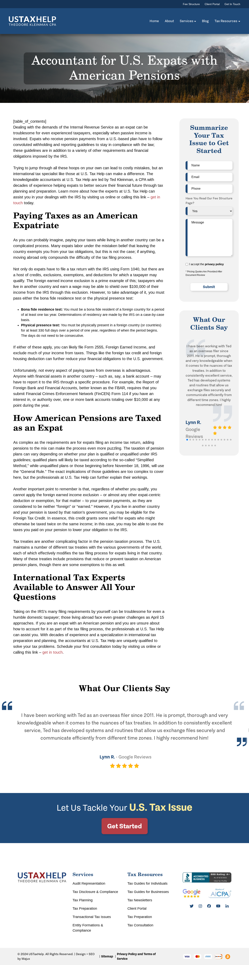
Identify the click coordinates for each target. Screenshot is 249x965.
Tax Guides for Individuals (147, 883)
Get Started (124, 826)
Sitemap (107, 956)
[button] (187, 439)
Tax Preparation (85, 908)
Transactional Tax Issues (92, 917)
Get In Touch (232, 4)
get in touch (52, 652)
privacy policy (214, 264)
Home (154, 21)
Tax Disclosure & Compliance (95, 892)
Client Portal (212, 4)
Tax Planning (83, 900)
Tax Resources (226, 21)
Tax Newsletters (139, 900)
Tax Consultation (140, 925)
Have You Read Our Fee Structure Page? (209, 200)
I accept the (206, 264)
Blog (205, 21)
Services (186, 21)
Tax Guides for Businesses (148, 892)
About (169, 21)
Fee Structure (191, 4)
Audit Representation (89, 883)
